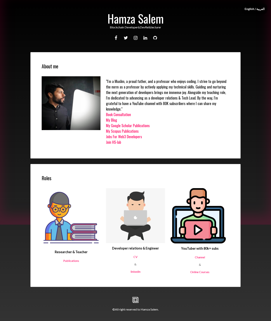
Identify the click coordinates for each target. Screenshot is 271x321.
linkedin (135, 271)
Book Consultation (118, 114)
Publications (71, 260)
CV (135, 257)
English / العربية (255, 9)
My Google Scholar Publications (128, 125)
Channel (200, 257)
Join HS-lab (113, 142)
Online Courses (199, 272)
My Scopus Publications (122, 131)
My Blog (111, 120)
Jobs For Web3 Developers (124, 136)
